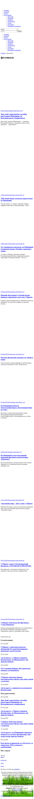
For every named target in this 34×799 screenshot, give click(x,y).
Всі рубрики (8, 15)
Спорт (9, 23)
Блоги (6, 13)
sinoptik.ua (17, 769)
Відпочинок (11, 21)
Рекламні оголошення (14, 26)
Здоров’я (10, 20)
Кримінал (10, 18)
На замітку (11, 24)
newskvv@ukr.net (17, 789)
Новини (6, 12)
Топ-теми (10, 16)
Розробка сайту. (5, 796)
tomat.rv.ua (26, 777)
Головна (6, 10)
